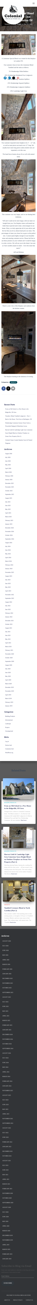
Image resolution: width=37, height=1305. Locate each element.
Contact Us (29, 1300)
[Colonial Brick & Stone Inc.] (14, 3)
